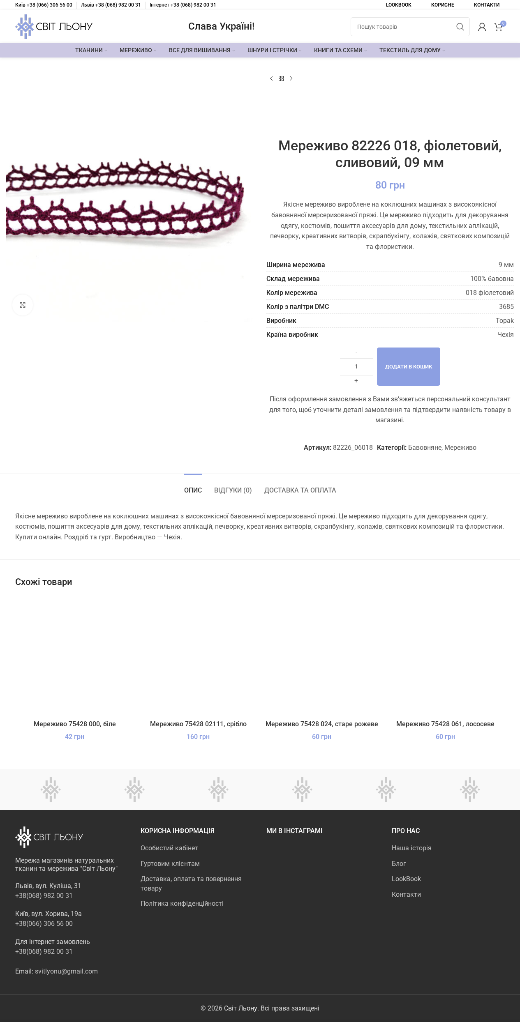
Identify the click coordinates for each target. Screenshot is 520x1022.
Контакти (406, 894)
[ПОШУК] (460, 26)
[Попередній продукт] (271, 79)
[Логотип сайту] (53, 26)
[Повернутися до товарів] (281, 79)
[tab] (193, 486)
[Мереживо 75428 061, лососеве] (445, 656)
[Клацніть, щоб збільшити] (22, 305)
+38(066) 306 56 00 (44, 924)
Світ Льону (240, 1008)
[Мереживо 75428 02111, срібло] (198, 656)
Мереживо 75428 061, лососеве (445, 724)
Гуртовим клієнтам (170, 864)
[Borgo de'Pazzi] (302, 789)
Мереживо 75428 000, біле (75, 724)
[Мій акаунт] (482, 26)
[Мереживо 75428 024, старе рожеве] (322, 656)
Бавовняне (424, 447)
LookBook (406, 879)
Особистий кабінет (169, 848)
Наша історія (412, 848)
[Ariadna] (469, 789)
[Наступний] (291, 79)
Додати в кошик (408, 367)
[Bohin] (386, 789)
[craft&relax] (134, 789)
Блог (399, 864)
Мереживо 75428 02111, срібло (198, 724)
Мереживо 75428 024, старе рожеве (322, 724)
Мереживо (460, 447)
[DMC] (50, 789)
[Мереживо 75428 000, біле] (75, 656)
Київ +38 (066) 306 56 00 (43, 5)
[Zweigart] (218, 789)
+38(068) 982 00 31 (44, 896)
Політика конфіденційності (182, 903)
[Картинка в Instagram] (284, 862)
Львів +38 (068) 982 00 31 (111, 5)
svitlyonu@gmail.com (66, 971)
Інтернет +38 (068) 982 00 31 (183, 5)
